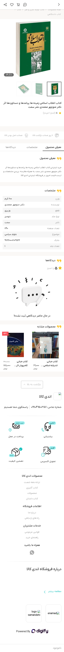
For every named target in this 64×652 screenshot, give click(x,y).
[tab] (53, 148)
